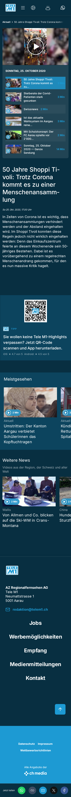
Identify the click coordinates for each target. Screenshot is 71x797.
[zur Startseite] (11, 8)
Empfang (35, 650)
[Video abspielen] (35, 46)
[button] (32, 790)
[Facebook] (64, 790)
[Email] (43, 790)
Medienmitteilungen (35, 664)
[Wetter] (48, 8)
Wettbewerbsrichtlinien (35, 750)
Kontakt (35, 678)
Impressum (45, 743)
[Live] (33, 8)
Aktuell (6, 22)
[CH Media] (35, 772)
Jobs (35, 623)
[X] (54, 790)
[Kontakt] (63, 8)
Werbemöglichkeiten (35, 636)
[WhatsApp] (21, 790)
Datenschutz (26, 743)
